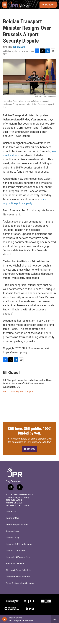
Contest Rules (12, 531)
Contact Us (11, 511)
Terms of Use (12, 518)
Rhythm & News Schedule (18, 577)
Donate (49, 4)
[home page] (15, 472)
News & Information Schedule (20, 583)
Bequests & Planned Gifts (18, 557)
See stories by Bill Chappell (18, 391)
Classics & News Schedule (18, 570)
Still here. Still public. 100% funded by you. (29, 430)
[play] (5, 619)
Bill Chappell (19, 46)
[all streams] (55, 619)
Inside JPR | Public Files (17, 524)
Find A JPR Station (15, 564)
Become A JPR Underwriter (19, 544)
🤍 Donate (29, 449)
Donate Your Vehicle (15, 551)
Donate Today (12, 537)
